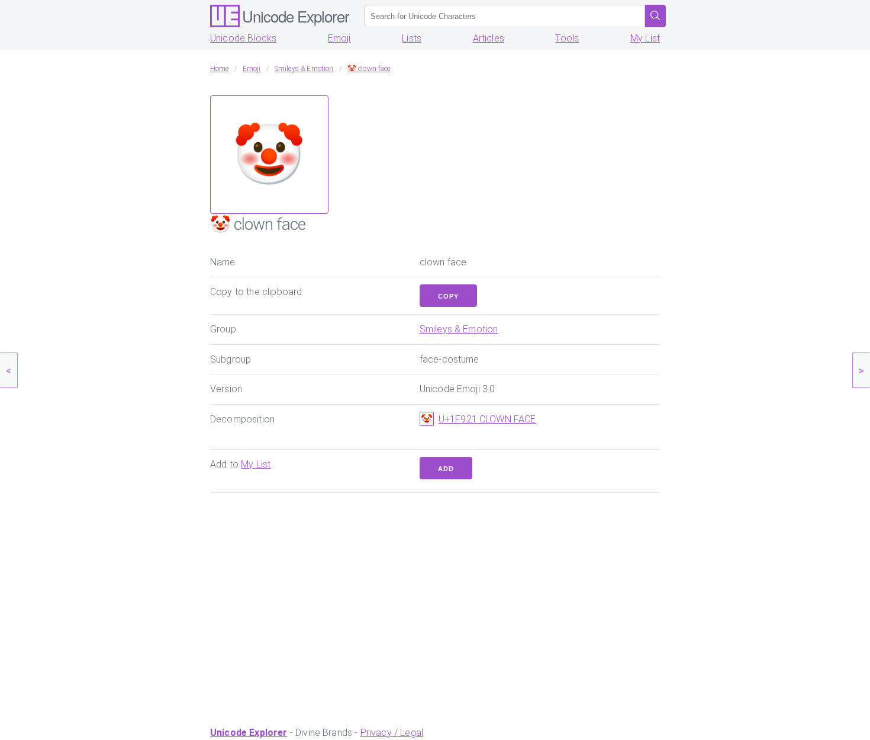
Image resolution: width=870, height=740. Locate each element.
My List (645, 38)
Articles (488, 38)
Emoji (339, 38)
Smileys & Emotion (459, 329)
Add (446, 468)
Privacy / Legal (391, 732)
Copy (448, 296)
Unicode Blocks (243, 38)
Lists (411, 38)
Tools (567, 38)
